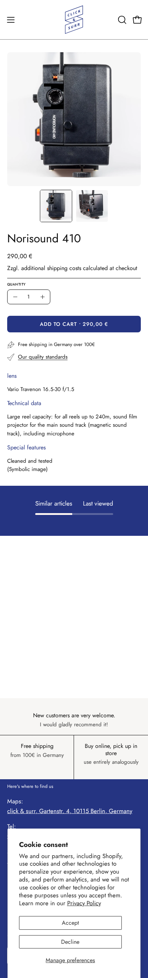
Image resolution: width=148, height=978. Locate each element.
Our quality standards (43, 357)
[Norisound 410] (56, 206)
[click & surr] (74, 19)
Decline (70, 942)
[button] (121, 20)
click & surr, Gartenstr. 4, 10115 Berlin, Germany (69, 811)
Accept (70, 923)
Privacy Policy (84, 903)
